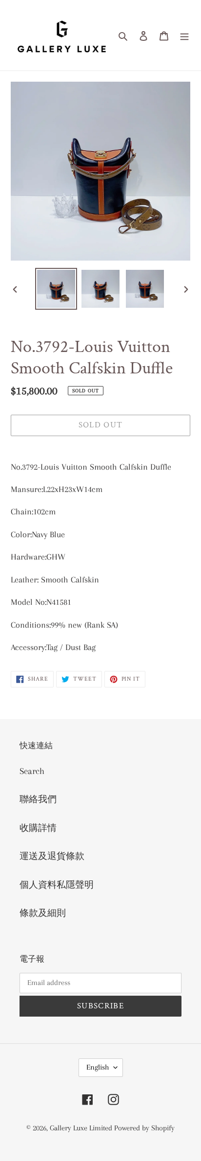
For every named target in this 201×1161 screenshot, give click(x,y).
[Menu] (184, 35)
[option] (56, 288)
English (97, 1067)
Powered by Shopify (144, 1128)
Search (32, 771)
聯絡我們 (38, 799)
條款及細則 (43, 913)
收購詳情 (38, 828)
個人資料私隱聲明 (57, 885)
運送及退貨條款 (52, 856)
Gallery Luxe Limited (82, 1128)
